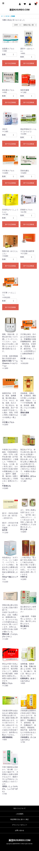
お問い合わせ (19, 830)
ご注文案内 (19, 814)
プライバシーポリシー (19, 825)
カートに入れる (10, 63)
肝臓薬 (13, 16)
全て (2, 16)
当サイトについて (19, 808)
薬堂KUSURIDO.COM (19, 10)
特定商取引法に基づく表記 (19, 819)
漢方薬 (7, 16)
